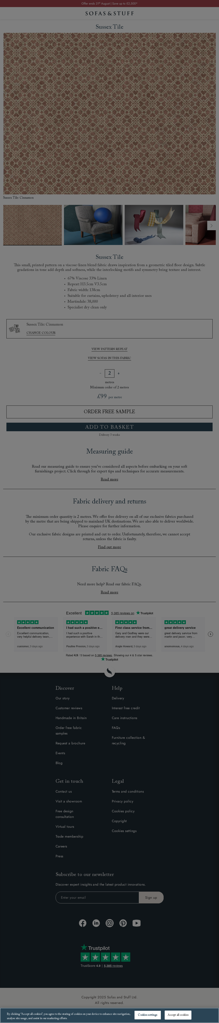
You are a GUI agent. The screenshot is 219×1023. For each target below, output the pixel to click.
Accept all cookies (178, 1015)
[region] (109, 1015)
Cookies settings (147, 1015)
